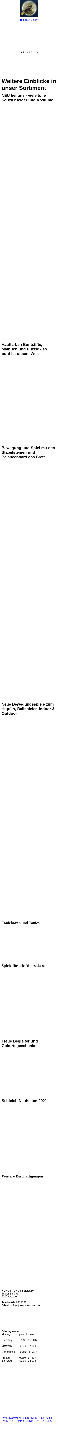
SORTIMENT (31, 1418)
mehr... (5, 1270)
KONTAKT (9, 1421)
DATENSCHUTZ (45, 1421)
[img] (29, 50)
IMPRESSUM (25, 1421)
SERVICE (47, 1418)
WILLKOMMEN (12, 1418)
